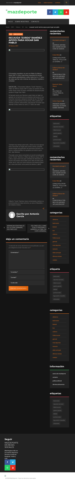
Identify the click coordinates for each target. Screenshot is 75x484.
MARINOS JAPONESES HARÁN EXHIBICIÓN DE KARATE (59, 47)
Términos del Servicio (58, 384)
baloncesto (56, 123)
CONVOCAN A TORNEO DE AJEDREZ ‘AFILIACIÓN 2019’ (59, 76)
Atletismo (55, 219)
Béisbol (55, 227)
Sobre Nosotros (48, 2)
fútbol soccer (57, 130)
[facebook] (50, 12)
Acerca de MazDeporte (59, 373)
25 (23, 27)
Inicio (39, 2)
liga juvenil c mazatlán (59, 143)
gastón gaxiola (57, 133)
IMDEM (55, 136)
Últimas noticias (57, 256)
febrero (18, 27)
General (55, 241)
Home (7, 27)
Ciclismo (55, 234)
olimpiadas (56, 146)
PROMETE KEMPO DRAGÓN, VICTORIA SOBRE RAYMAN (59, 106)
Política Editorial (57, 381)
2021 (12, 27)
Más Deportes (57, 245)
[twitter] (55, 12)
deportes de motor (58, 126)
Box (26, 27)
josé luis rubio (57, 139)
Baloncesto (56, 223)
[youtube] (66, 12)
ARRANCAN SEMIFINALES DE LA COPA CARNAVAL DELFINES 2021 (15, 227)
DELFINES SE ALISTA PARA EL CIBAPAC (58, 93)
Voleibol (55, 260)
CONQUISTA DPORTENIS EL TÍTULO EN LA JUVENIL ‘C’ (59, 59)
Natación (55, 249)
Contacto (57, 2)
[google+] (61, 12)
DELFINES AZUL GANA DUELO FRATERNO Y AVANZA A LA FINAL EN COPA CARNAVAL (38, 228)
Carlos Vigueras (57, 101)
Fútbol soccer (56, 238)
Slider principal (18, 34)
